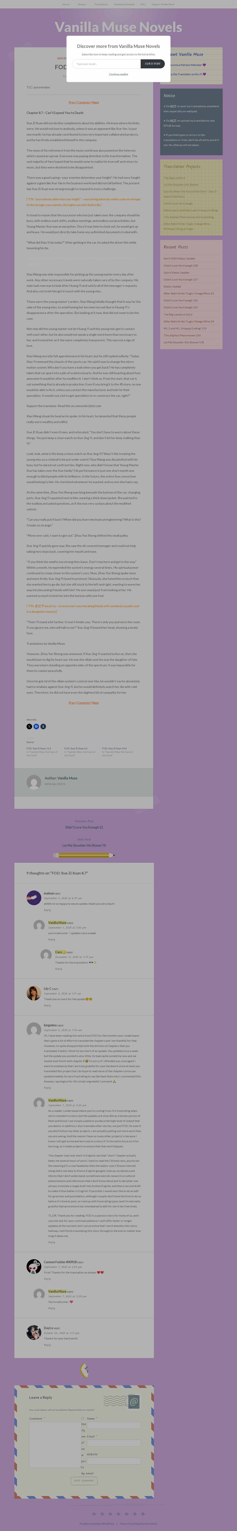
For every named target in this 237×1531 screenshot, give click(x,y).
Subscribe (153, 64)
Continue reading (118, 74)
